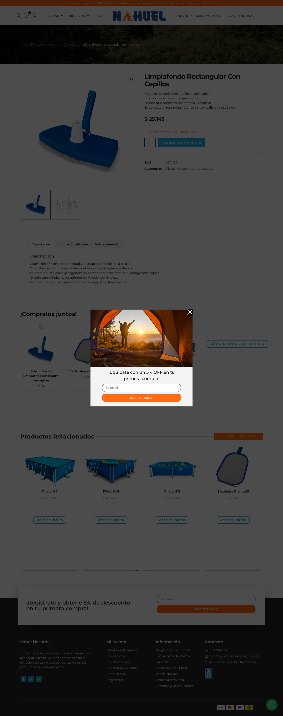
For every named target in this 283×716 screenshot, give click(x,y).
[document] (141, 358)
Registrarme (141, 397)
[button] (190, 312)
